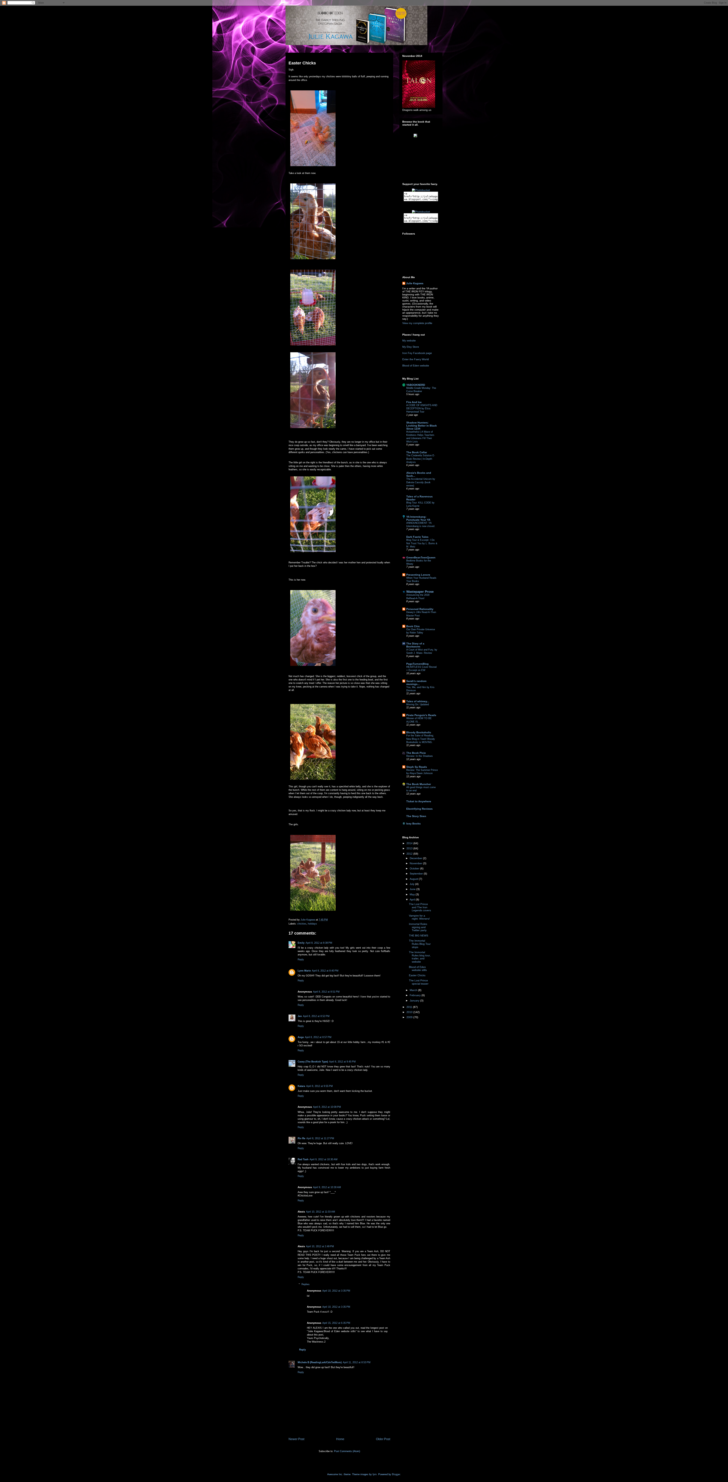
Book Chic (413, 626)
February (415, 995)
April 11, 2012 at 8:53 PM (356, 1362)
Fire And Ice (414, 402)
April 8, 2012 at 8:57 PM (318, 1037)
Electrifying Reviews (419, 808)
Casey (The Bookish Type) (313, 1061)
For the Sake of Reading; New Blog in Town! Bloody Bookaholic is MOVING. (420, 739)
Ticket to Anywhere (418, 801)
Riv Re (301, 1138)
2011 (409, 1006)
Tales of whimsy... (417, 701)
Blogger (396, 1474)
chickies (301, 923)
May (413, 894)
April (413, 899)
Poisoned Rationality (419, 609)
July (412, 883)
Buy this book (423, 144)
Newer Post (296, 1439)
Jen (300, 1016)
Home (340, 1439)
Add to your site (423, 142)
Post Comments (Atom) (347, 1451)
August (414, 878)
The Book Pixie (416, 752)
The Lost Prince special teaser (418, 982)
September (417, 873)
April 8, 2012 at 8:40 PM (325, 970)
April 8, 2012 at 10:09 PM (327, 1106)
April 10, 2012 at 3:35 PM (336, 1290)
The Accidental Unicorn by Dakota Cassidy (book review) (420, 482)
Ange (301, 1037)
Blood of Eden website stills (418, 968)
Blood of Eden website (415, 365)
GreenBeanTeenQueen (420, 557)
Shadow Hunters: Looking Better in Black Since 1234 (421, 425)
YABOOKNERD (415, 384)
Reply (301, 959)
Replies (305, 1284)
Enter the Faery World (415, 359)
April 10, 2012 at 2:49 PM (320, 1246)
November (416, 863)
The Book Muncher (418, 784)
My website (409, 340)
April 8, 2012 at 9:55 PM (319, 1086)
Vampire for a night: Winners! (419, 917)
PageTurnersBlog (417, 663)
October (415, 868)
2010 (409, 1012)
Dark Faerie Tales (417, 536)
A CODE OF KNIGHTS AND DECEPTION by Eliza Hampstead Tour (421, 408)
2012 (409, 853)
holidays (312, 923)
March (414, 990)
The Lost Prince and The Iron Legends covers (420, 907)
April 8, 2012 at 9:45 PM (342, 1061)
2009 (409, 1017)
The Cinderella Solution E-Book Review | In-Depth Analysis (420, 458)
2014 (409, 843)
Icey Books (413, 823)
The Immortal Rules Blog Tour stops (420, 944)
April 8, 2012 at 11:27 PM (320, 1138)
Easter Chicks (417, 975)
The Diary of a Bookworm (415, 645)
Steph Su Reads (416, 766)
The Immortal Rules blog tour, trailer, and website (420, 957)
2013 (409, 848)
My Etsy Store (410, 346)
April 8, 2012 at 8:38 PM (319, 942)
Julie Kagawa (414, 283)
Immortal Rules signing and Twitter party (418, 927)
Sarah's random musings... (416, 683)
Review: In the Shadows (419, 756)
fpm (375, 1474)
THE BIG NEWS (418, 935)
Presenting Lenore (418, 574)
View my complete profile (417, 323)
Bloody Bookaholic (418, 732)
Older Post (383, 1439)
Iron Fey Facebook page (417, 353)
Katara (301, 1086)
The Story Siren (416, 816)
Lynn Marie (304, 970)
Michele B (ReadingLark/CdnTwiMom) (320, 1362)
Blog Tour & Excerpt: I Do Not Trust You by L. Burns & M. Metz (421, 543)
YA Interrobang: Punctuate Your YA (418, 518)
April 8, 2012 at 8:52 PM (316, 1016)
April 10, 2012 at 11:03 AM (320, 1211)
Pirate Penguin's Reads (421, 715)
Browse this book (423, 139)
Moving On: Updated (417, 704)
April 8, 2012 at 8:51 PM (326, 991)
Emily (301, 942)
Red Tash (303, 1159)
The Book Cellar (416, 452)
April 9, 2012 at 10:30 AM (323, 1159)
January (415, 1000)
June (413, 889)
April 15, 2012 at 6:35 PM (336, 1323)
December (416, 858)
